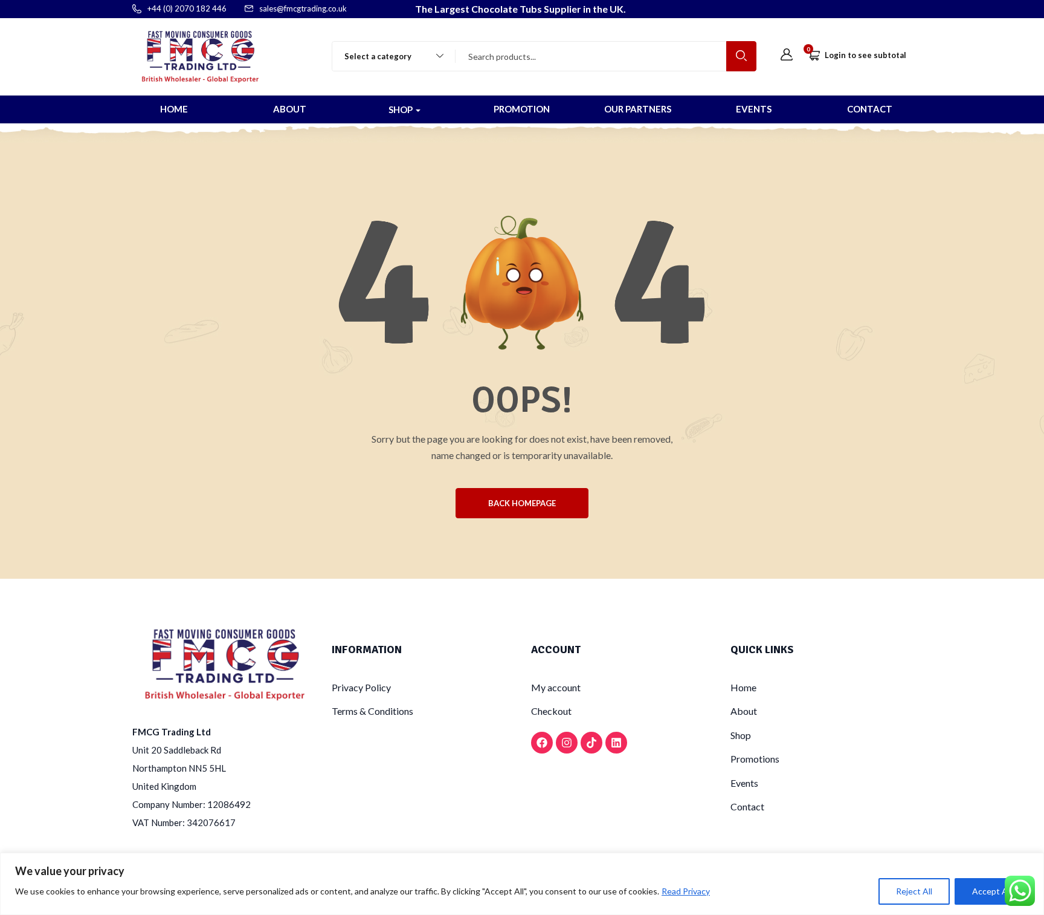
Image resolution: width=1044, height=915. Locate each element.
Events (744, 783)
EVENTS (754, 108)
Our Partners (637, 108)
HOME (174, 108)
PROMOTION (522, 108)
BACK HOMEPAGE (522, 503)
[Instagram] (567, 743)
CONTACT (869, 108)
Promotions (754, 758)
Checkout (551, 711)
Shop (740, 735)
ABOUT (289, 108)
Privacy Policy (361, 687)
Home (743, 687)
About (743, 711)
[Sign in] (787, 55)
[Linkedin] (616, 743)
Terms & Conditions (372, 711)
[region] (522, 884)
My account (556, 687)
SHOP (401, 109)
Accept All (991, 891)
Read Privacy (686, 891)
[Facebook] (542, 743)
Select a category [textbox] (377, 56)
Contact (747, 806)
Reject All (914, 891)
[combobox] (388, 56)
